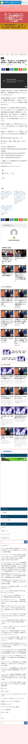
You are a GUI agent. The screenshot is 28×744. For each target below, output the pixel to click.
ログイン (4, 527)
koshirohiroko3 (14, 240)
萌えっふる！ (4, 688)
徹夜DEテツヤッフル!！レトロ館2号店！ (10, 701)
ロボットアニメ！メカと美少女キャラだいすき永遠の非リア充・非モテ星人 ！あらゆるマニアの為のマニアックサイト (13, 615)
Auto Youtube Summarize (14, 166)
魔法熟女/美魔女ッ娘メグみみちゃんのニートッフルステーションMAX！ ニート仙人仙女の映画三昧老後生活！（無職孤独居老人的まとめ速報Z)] (13, 575)
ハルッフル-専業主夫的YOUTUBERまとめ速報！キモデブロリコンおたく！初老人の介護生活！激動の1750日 (13, 622)
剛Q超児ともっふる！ (6, 704)
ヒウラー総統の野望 (6, 709)
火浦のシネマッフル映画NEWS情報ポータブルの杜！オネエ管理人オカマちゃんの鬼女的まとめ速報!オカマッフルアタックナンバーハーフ (13, 632)
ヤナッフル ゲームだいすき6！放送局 (10, 706)
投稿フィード (5, 530)
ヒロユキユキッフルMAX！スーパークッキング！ (12, 698)
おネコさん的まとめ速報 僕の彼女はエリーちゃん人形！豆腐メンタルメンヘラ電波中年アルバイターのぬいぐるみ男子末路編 (13, 550)
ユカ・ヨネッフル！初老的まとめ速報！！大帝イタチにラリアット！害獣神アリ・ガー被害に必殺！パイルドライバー (13, 639)
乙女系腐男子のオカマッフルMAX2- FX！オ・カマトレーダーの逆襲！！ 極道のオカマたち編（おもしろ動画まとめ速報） (13, 582)
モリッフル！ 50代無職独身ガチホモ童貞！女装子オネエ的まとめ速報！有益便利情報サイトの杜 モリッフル (14, 670)
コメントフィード (6, 534)
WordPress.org (5, 537)
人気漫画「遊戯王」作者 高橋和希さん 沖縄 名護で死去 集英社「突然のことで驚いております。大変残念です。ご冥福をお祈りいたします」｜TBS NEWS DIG (20, 196)
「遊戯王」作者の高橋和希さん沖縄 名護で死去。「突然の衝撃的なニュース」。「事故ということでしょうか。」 (7, 208)
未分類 (3, 286)
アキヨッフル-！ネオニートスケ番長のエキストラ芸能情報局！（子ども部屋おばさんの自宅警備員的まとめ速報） (13, 657)
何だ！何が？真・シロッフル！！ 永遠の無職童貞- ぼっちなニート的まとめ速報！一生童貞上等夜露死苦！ (13, 601)
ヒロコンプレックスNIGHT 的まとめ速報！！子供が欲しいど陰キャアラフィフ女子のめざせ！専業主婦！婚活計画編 (13, 684)
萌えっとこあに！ (5, 691)
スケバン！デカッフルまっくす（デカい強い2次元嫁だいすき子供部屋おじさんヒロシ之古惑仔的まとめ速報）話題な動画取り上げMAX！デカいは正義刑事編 (13, 651)
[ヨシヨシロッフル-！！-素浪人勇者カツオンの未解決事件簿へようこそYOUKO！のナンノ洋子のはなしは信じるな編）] (13, 663)
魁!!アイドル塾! (5, 712)
